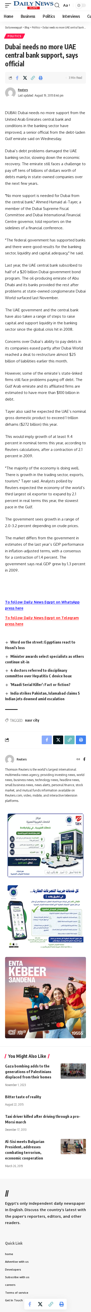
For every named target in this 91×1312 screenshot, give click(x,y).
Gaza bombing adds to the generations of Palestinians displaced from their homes (28, 1071)
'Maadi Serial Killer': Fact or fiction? (40, 684)
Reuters (23, 90)
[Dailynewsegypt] (33, 5)
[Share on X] (25, 78)
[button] (9, 5)
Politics (14, 36)
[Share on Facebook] (17, 78)
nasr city (32, 720)
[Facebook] (84, 759)
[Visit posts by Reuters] (9, 759)
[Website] (78, 759)
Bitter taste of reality (23, 1096)
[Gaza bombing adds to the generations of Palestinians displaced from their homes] (73, 1071)
